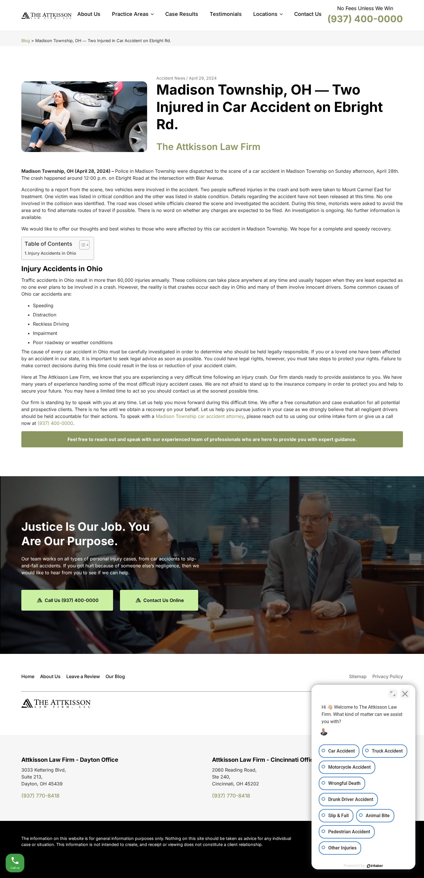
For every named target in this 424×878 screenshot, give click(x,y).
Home (27, 676)
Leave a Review (83, 676)
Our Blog (115, 676)
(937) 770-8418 (40, 796)
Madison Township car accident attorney (200, 416)
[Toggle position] (392, 693)
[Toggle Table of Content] (81, 245)
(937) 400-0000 (365, 19)
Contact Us (308, 14)
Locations (265, 14)
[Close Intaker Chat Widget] (405, 693)
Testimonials (226, 14)
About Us (88, 14)
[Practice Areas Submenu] (154, 14)
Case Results (181, 14)
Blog (25, 40)
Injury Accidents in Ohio (52, 253)
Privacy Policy (387, 676)
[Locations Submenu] (282, 14)
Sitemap (358, 676)
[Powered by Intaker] (375, 866)
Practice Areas (130, 14)
